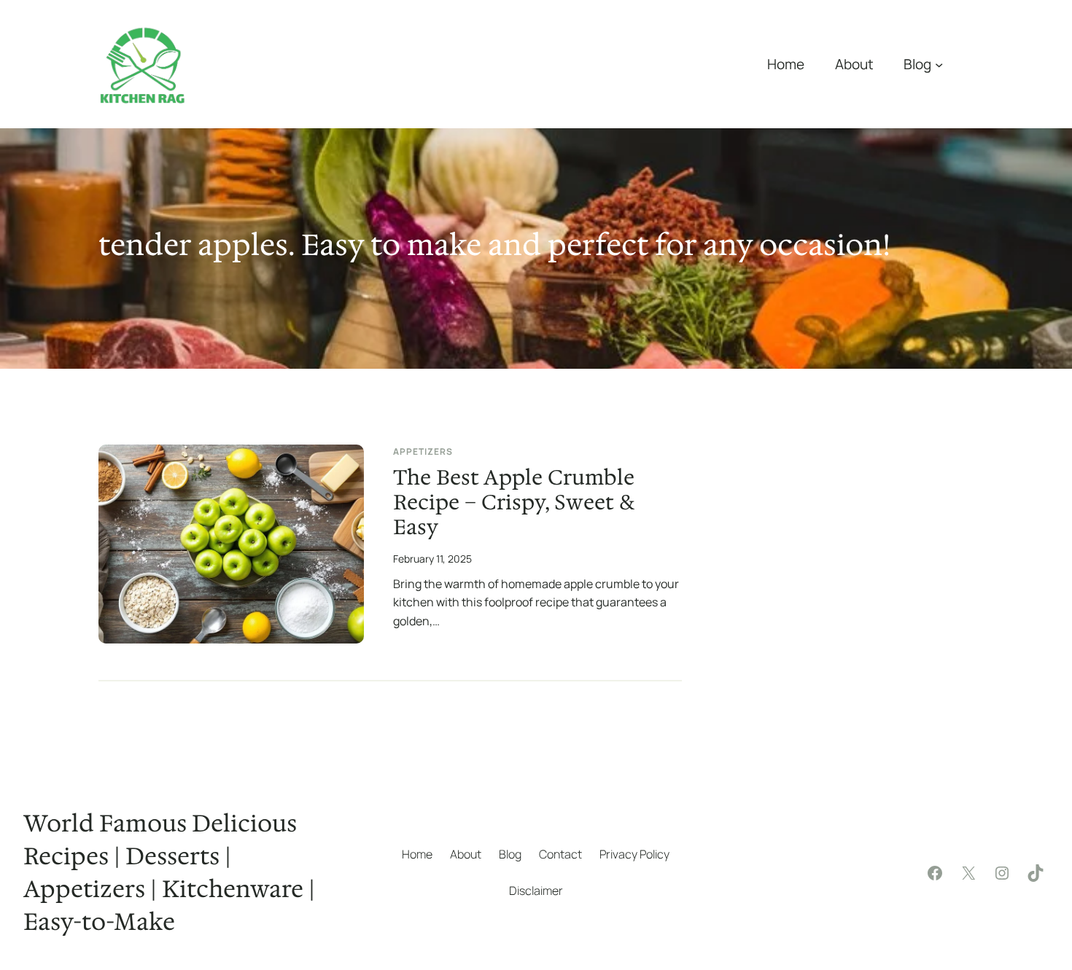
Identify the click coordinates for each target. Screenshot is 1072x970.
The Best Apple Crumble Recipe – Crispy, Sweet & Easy (513, 503)
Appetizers (423, 451)
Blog (917, 64)
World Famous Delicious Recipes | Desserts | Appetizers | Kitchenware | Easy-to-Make (169, 871)
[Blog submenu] (939, 64)
